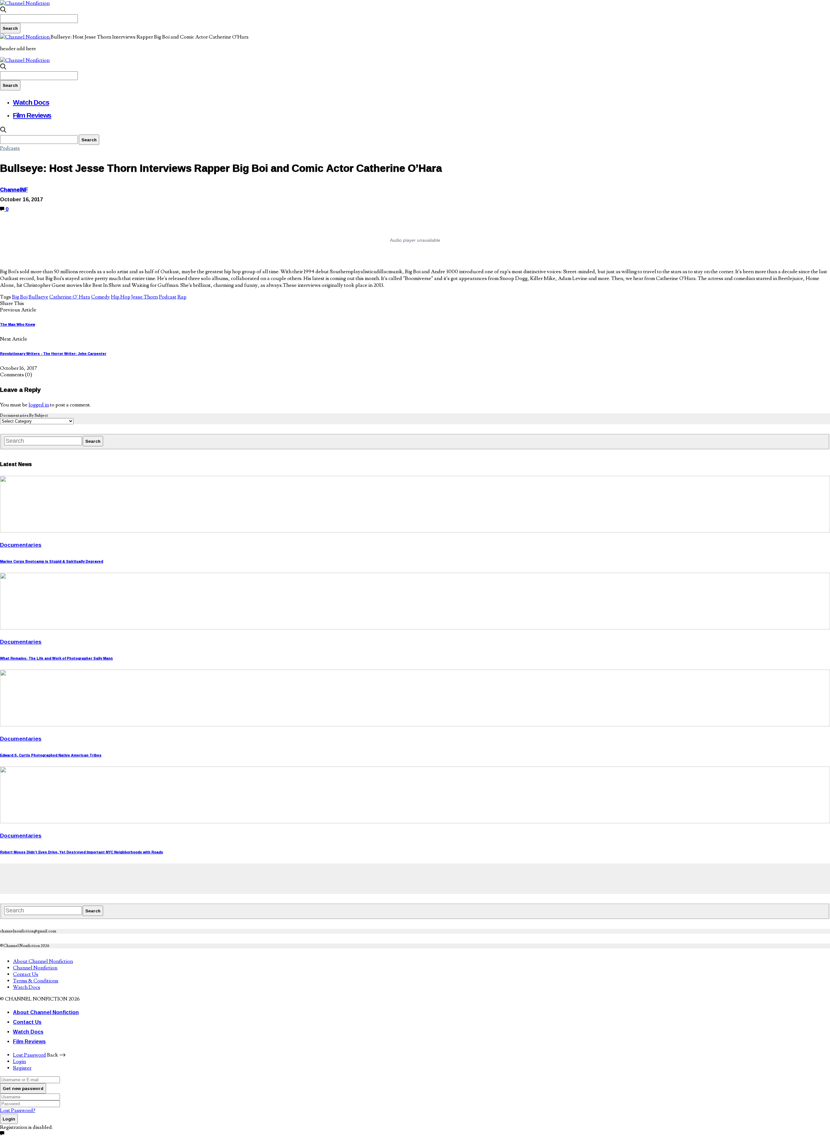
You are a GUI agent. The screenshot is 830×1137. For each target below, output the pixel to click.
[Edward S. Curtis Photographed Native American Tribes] (415, 724)
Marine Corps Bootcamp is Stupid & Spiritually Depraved (51, 561)
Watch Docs (31, 102)
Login (19, 1061)
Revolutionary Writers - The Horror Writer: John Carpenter (53, 353)
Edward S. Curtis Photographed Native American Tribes (50, 755)
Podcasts (10, 148)
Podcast (167, 297)
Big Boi (20, 297)
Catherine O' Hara (69, 297)
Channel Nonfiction (35, 968)
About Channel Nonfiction (43, 961)
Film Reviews (32, 115)
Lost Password (29, 1055)
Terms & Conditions (35, 981)
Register (22, 1068)
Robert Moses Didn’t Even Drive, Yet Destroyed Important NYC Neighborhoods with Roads (81, 852)
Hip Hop (120, 297)
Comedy (100, 297)
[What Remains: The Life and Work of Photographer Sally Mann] (415, 628)
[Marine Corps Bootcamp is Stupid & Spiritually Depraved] (415, 531)
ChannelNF (14, 189)
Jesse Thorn (144, 297)
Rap (181, 297)
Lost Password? (17, 1110)
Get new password (23, 1088)
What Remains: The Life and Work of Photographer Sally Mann (56, 658)
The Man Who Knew (17, 324)
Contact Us (25, 974)
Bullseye (38, 297)
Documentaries (21, 544)
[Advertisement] (118, 878)
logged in (39, 405)
